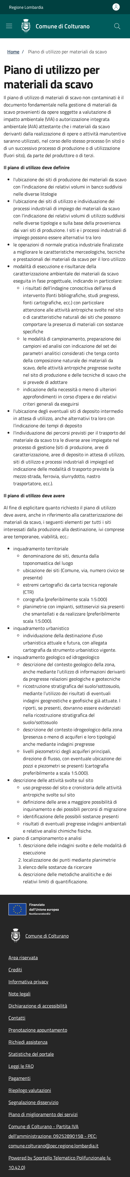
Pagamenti (19, 1078)
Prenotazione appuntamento (37, 1029)
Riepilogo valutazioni (29, 1090)
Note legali (19, 993)
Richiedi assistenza (27, 1042)
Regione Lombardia (26, 7)
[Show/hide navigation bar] (9, 26)
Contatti (16, 1017)
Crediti (15, 969)
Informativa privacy (28, 981)
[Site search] (117, 26)
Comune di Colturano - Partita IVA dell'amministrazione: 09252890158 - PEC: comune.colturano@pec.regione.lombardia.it (53, 1136)
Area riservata (23, 957)
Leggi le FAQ (21, 1066)
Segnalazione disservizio (33, 1102)
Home (13, 51)
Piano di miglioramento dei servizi (43, 1114)
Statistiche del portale (31, 1054)
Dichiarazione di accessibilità (37, 1005)
